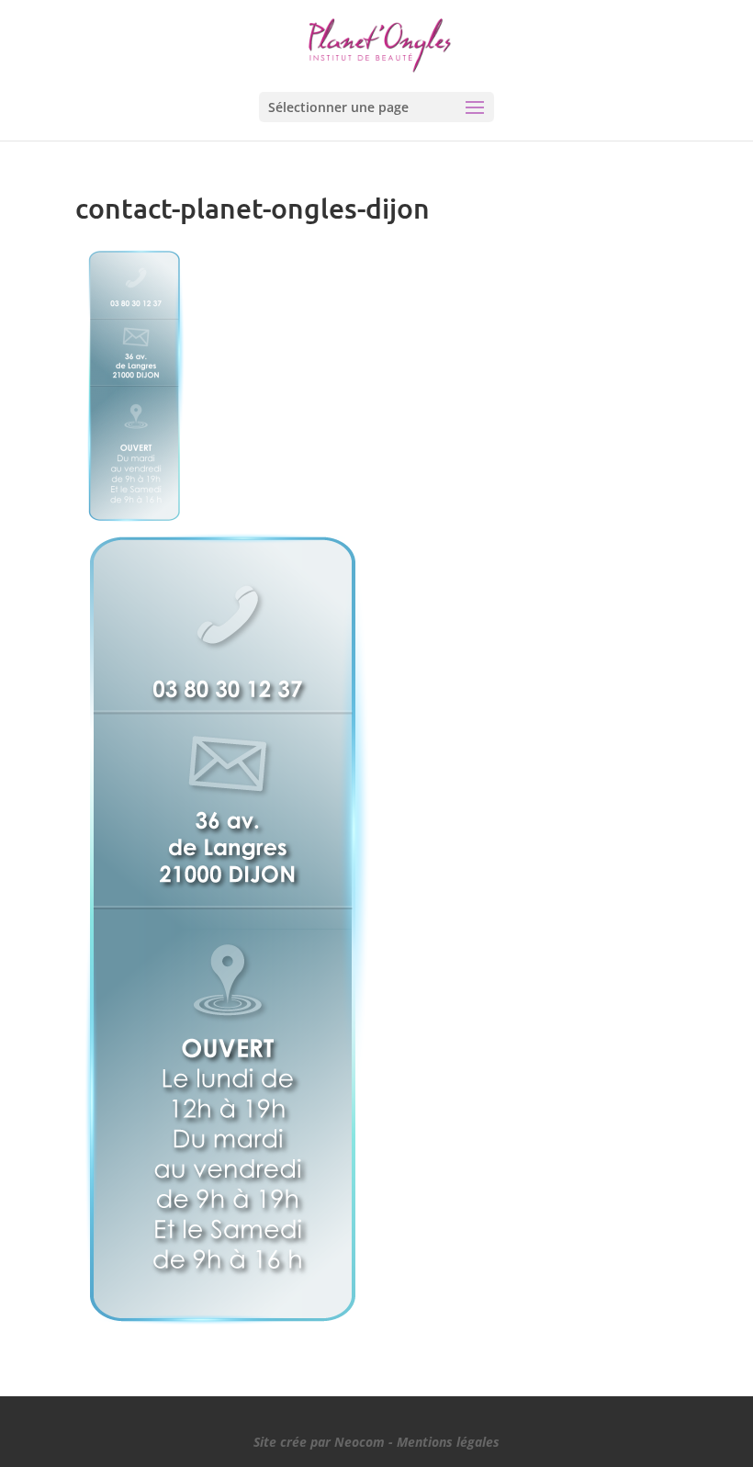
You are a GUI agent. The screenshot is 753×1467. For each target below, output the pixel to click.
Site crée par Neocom (319, 1441)
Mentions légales (448, 1441)
